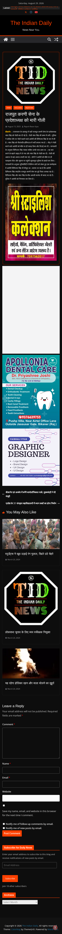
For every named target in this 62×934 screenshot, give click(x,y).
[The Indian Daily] (5, 39)
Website (6, 791)
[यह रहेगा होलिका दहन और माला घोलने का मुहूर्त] (31, 650)
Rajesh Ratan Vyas (31, 126)
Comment (8, 724)
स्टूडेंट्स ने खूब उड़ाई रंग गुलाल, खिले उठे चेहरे (29, 553)
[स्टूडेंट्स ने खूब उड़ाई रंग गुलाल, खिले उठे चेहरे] (31, 521)
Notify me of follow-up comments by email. (29, 824)
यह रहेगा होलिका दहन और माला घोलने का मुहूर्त (29, 683)
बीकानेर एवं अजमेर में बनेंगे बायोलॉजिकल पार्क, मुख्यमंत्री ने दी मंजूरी (31, 494)
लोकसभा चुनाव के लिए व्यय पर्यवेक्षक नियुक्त (27, 632)
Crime (8, 108)
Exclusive (18, 108)
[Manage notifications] (55, 927)
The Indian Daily (31, 23)
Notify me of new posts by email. (24, 828)
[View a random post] (56, 39)
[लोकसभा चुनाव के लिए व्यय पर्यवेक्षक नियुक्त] (31, 572)
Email (6, 777)
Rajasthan (29, 108)
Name (6, 763)
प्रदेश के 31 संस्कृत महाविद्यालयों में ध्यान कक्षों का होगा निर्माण (31, 503)
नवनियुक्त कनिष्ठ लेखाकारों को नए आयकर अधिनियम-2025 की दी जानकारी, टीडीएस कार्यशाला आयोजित (34, 9)
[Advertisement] (31, 310)
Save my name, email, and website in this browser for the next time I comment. (29, 813)
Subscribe (10, 878)
